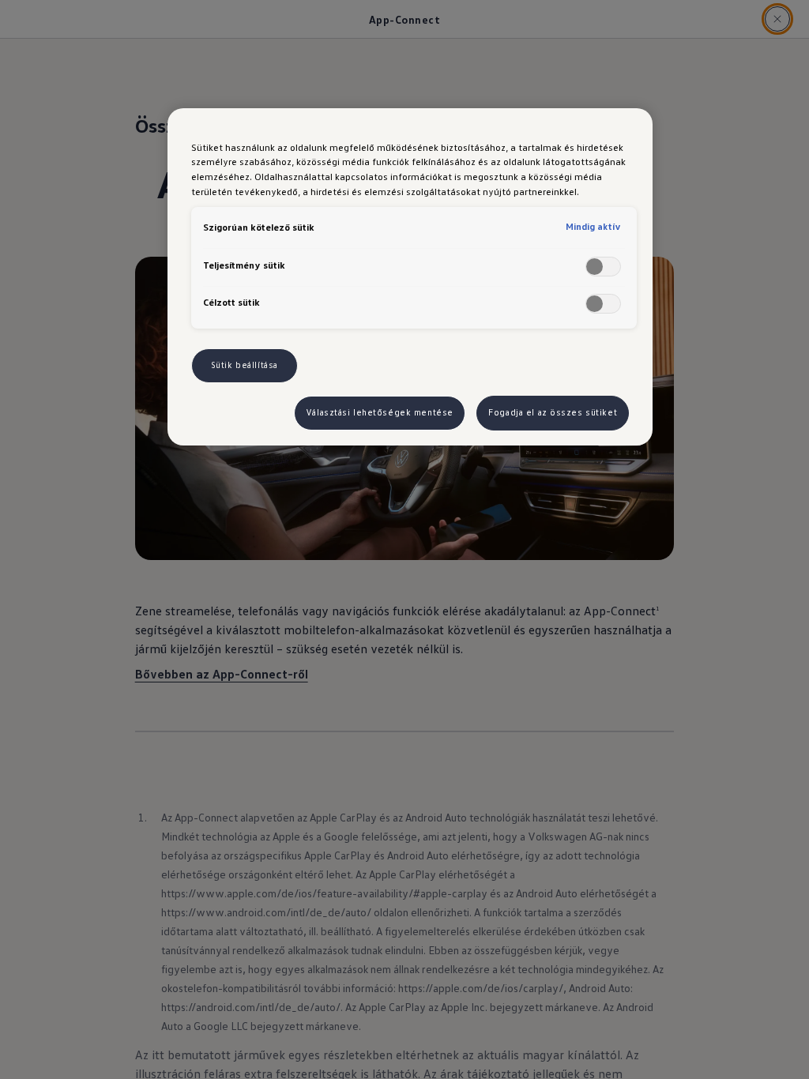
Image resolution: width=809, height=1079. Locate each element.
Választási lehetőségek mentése (379, 412)
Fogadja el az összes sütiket (552, 412)
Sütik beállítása (244, 364)
